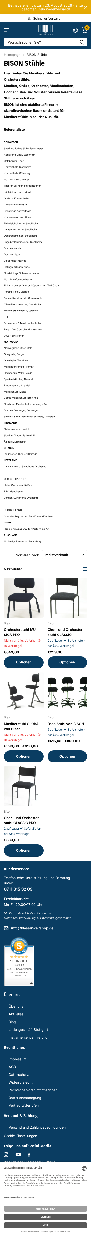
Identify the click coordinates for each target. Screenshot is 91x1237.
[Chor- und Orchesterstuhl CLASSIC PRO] (24, 786)
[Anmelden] (75, 30)
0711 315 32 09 (18, 889)
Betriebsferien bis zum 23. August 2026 (40, 5)
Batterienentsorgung (25, 1098)
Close (85, 7)
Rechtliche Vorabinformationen (33, 1090)
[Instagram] (6, 1154)
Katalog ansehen (6, 30)
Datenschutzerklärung (20, 918)
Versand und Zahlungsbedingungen (37, 1127)
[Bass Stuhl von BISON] (67, 692)
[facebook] (29, 1155)
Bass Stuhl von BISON (66, 724)
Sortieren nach (27, 555)
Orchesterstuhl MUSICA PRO (20, 632)
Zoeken (81, 42)
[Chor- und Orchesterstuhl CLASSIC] (67, 598)
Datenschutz (19, 1074)
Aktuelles (16, 1014)
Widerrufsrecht (21, 1082)
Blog (12, 1022)
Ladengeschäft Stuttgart (28, 1029)
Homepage (12, 55)
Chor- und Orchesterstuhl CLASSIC (66, 632)
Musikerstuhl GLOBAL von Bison (22, 726)
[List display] (85, 569)
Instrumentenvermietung (28, 1037)
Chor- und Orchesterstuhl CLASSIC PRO (22, 820)
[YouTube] (18, 1154)
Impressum (17, 1059)
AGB (12, 1067)
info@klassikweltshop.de (32, 928)
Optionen (24, 662)
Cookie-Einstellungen (20, 1136)
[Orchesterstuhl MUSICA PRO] (24, 598)
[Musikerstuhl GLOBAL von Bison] (24, 692)
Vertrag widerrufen (24, 1105)
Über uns (16, 1006)
